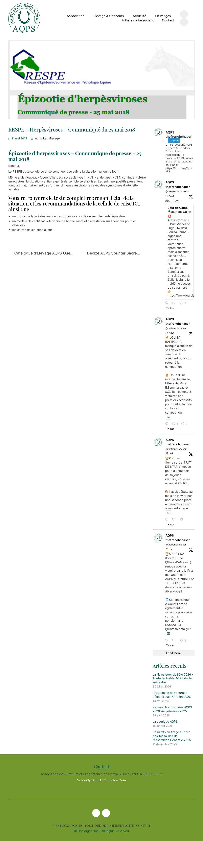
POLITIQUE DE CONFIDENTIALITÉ (109, 825)
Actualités (41, 138)
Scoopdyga (85, 780)
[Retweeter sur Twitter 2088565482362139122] (175, 303)
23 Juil (169, 549)
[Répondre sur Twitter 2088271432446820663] (167, 423)
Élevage (54, 138)
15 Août (170, 195)
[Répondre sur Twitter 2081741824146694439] (167, 519)
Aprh (102, 780)
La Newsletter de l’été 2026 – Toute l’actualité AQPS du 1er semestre (173, 678)
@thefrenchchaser (176, 191)
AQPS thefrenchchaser (178, 184)
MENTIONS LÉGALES (67, 825)
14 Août (170, 332)
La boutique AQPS (165, 721)
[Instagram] (106, 813)
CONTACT (143, 825)
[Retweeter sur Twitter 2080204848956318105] (175, 640)
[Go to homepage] (24, 18)
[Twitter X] (96, 813)
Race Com (118, 780)
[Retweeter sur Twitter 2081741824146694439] (175, 519)
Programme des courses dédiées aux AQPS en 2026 (172, 695)
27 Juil (169, 453)
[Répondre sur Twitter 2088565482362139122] (167, 303)
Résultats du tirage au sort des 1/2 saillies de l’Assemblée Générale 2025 (172, 736)
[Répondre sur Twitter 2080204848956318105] (167, 640)
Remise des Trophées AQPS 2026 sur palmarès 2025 (172, 709)
